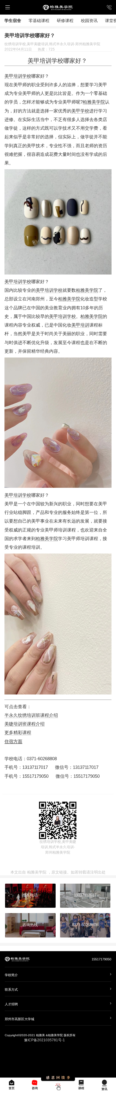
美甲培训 (39, 60)
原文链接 (59, 872)
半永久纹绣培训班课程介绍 (31, 715)
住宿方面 (13, 741)
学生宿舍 (12, 20)
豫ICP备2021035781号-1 (44, 1040)
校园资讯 (89, 20)
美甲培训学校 (17, 76)
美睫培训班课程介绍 (24, 724)
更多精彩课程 (17, 732)
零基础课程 (39, 20)
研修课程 (65, 20)
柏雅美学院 (94, 102)
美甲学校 (80, 111)
